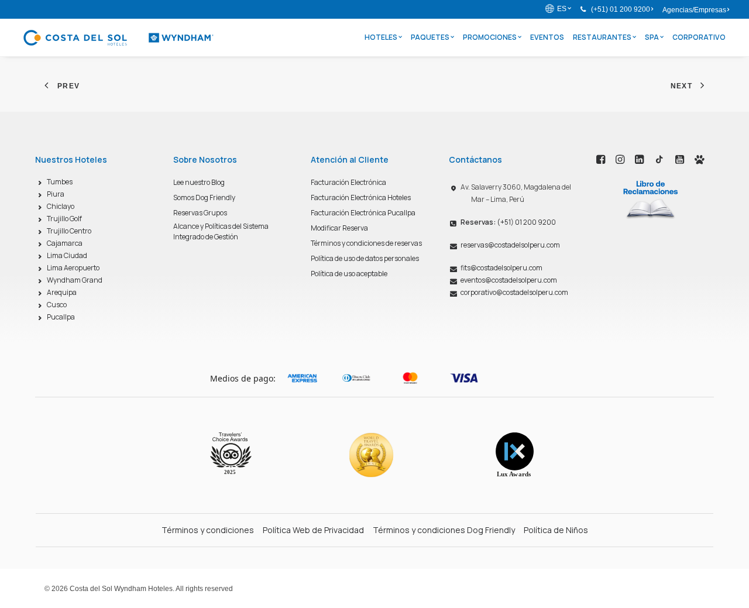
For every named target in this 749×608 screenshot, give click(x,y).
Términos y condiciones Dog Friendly (444, 529)
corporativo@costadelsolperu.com (514, 292)
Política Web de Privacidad (313, 529)
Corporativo (699, 37)
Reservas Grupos (200, 213)
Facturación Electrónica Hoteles (361, 197)
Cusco (57, 305)
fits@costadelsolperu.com (501, 268)
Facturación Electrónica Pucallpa (363, 213)
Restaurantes (602, 37)
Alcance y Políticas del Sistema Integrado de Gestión (221, 231)
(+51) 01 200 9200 (620, 9)
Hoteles (381, 37)
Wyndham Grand (74, 280)
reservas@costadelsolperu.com (510, 245)
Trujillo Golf (64, 219)
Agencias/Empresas (694, 10)
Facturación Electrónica (348, 182)
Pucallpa (61, 317)
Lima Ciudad (67, 255)
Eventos (547, 37)
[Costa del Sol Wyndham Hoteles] (118, 37)
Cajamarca (65, 243)
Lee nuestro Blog (199, 182)
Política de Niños (556, 529)
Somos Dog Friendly (204, 197)
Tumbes (60, 182)
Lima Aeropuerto (73, 268)
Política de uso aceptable (349, 274)
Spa (652, 37)
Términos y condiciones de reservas (366, 243)
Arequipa (62, 292)
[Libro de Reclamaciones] (650, 199)
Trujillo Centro (69, 231)
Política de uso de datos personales (365, 258)
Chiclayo (60, 206)
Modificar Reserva (339, 228)
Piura (55, 194)
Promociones (490, 37)
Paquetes (430, 37)
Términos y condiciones (208, 529)
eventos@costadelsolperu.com (509, 280)
